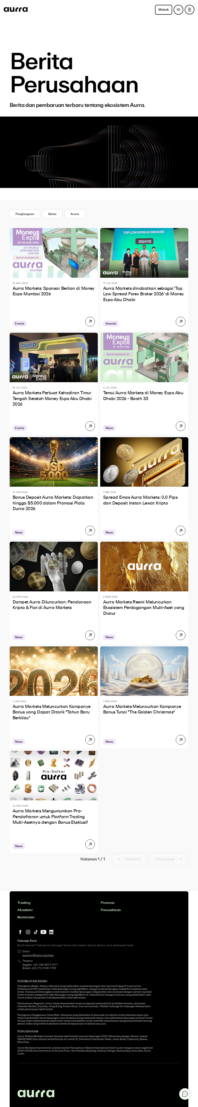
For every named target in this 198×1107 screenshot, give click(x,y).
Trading (23, 903)
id (178, 9)
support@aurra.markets (38, 955)
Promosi (108, 903)
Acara (75, 214)
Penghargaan (24, 214)
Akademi (25, 910)
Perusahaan (111, 910)
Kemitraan (26, 917)
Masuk (163, 9)
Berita (52, 214)
